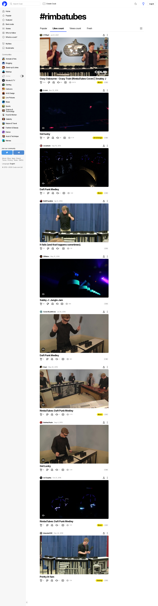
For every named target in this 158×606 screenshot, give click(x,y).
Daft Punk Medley (49, 189)
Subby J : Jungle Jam (51, 300)
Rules (16, 160)
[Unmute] (43, 128)
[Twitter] (7, 152)
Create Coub (51, 4)
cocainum (47, 146)
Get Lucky (45, 466)
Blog (9, 158)
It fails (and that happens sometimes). (60, 244)
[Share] (104, 35)
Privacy (10, 160)
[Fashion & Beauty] (13, 128)
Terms (4, 160)
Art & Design (98, 138)
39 (106, 138)
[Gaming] (13, 85)
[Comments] (53, 82)
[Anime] (13, 76)
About (4, 158)
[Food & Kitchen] (13, 115)
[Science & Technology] (13, 110)
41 (106, 414)
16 (106, 248)
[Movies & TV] (13, 80)
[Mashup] (13, 72)
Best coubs (10, 24)
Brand (18, 158)
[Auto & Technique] (13, 136)
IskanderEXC (48, 533)
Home (8, 11)
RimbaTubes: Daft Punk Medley (56, 410)
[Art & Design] (13, 93)
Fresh (89, 28)
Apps (13, 158)
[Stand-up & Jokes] (13, 67)
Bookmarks (10, 48)
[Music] (13, 102)
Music (100, 82)
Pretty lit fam (47, 576)
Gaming (99, 580)
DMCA (21, 160)
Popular (8, 16)
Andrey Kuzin (48, 422)
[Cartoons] (13, 89)
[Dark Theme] (135, 3)
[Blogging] (13, 63)
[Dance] (13, 132)
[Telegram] (18, 152)
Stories (8, 28)
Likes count (58, 28)
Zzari (45, 367)
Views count (75, 28)
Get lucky (45, 134)
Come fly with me (49, 312)
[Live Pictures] (13, 97)
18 (106, 304)
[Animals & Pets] (13, 59)
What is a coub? (11, 37)
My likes (8, 44)
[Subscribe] (22, 76)
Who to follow (11, 33)
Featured (9, 20)
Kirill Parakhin (48, 201)
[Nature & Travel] (13, 123)
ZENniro (46, 256)
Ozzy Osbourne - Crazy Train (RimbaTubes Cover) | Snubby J (73, 78)
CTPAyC (46, 35)
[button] (141, 28)
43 (106, 193)
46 (105, 359)
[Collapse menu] (27, 602)
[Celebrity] (13, 119)
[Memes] (13, 140)
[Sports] (13, 106)
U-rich (45, 90)
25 (106, 82)
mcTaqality (47, 478)
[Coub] (4, 3)
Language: (8, 164)
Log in (151, 4)
